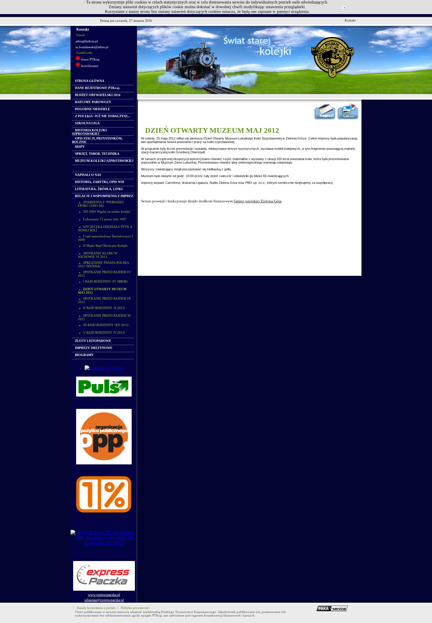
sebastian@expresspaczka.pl (104, 600)
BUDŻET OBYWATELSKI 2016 (97, 95)
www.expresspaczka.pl (104, 595)
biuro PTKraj (90, 59)
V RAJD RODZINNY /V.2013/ (104, 332)
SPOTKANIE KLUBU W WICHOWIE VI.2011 (97, 254)
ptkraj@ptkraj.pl (87, 41)
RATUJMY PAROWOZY (93, 102)
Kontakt (350, 20)
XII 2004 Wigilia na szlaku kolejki (106, 211)
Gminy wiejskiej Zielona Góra (258, 201)
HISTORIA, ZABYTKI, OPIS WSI (99, 182)
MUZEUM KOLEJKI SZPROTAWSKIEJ (104, 160)
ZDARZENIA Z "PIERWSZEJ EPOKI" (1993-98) (100, 203)
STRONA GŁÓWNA (89, 81)
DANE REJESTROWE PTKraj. (97, 88)
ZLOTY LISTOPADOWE (93, 340)
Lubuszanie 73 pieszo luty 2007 (105, 219)
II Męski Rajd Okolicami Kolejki (105, 245)
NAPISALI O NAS (88, 175)
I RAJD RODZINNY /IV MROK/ (105, 281)
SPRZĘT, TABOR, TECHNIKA (97, 153)
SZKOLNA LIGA (87, 123)
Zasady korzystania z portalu (96, 607)
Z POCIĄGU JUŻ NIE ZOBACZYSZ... (102, 116)
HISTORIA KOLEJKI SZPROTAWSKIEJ (89, 131)
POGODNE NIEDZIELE (92, 109)
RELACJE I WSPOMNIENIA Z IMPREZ (104, 196)
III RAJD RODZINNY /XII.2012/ (106, 325)
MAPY (80, 146)
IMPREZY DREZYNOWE (93, 348)
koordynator (89, 66)
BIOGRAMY (84, 355)
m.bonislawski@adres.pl (92, 47)
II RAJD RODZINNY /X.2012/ (104, 308)
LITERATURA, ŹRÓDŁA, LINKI (99, 189)
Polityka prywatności (135, 607)
